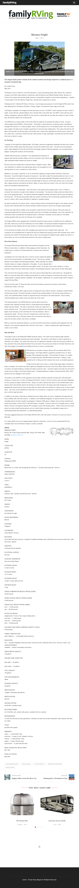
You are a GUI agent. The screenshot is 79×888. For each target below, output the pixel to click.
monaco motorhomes (55, 764)
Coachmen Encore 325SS (57, 821)
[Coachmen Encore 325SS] (57, 804)
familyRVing (9, 2)
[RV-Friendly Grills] (22, 804)
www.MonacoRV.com (17, 435)
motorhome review (12, 764)
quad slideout (26, 764)
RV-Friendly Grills (22, 821)
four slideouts (39, 764)
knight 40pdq (10, 767)
